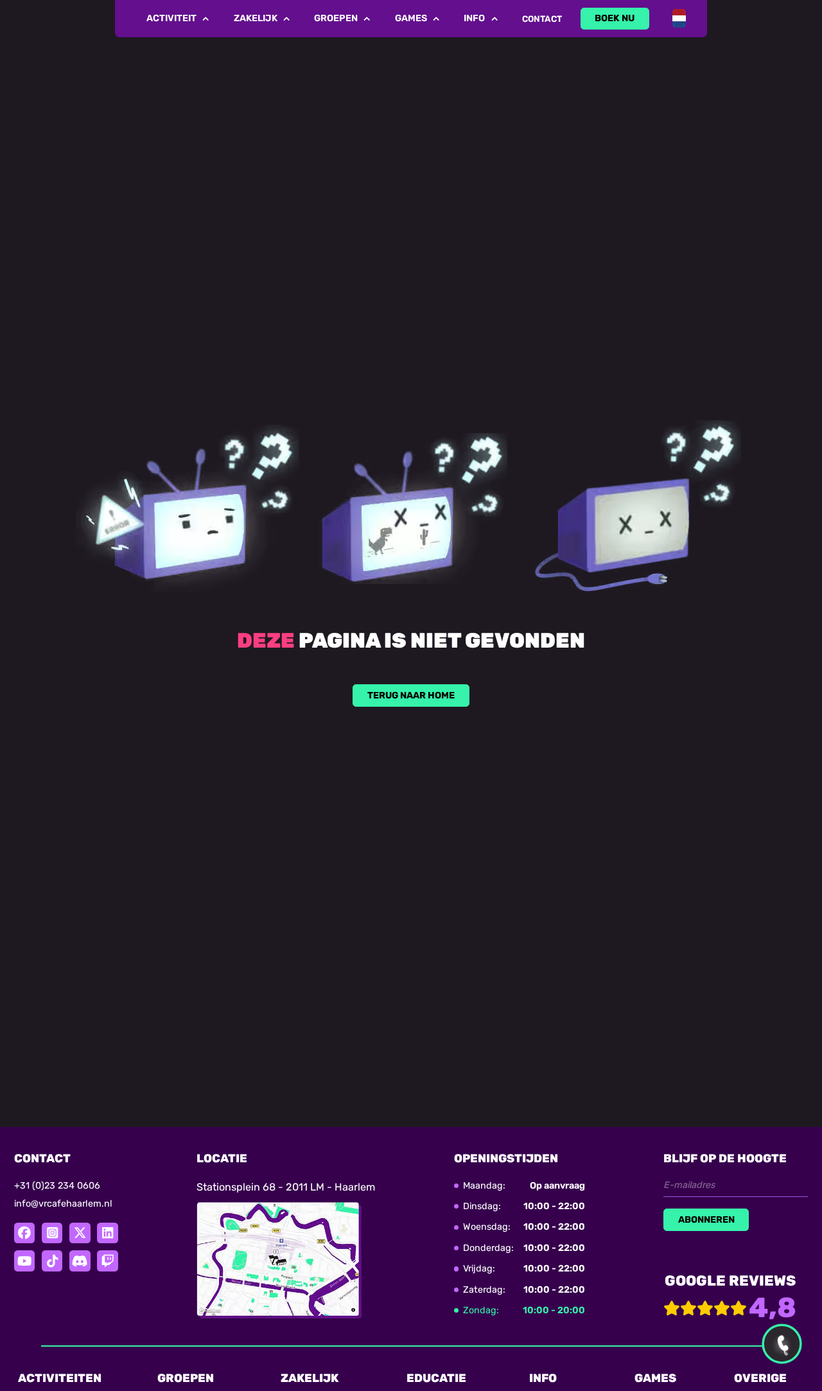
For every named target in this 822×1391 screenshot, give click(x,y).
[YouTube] (24, 1260)
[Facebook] (24, 1233)
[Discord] (79, 1260)
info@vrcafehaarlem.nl (63, 1203)
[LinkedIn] (107, 1233)
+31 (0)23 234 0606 (57, 1185)
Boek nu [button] (614, 18)
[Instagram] (52, 1233)
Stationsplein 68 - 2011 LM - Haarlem (286, 1187)
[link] (615, 19)
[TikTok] (52, 1260)
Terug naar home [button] (411, 695)
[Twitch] (107, 1260)
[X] (79, 1233)
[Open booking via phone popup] (781, 1343)
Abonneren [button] (706, 1219)
